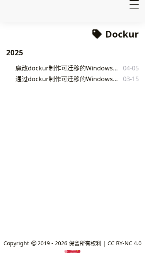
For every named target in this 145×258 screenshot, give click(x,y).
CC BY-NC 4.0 (124, 243)
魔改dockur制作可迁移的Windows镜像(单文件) (67, 68)
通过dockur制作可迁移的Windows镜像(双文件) (67, 79)
